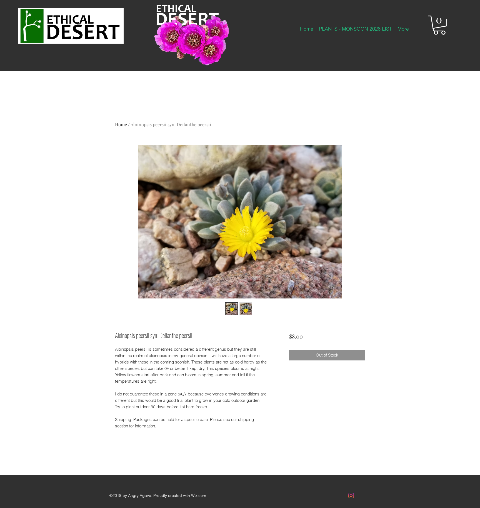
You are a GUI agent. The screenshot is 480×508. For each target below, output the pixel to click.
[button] (439, 25)
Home (121, 124)
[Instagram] (351, 495)
